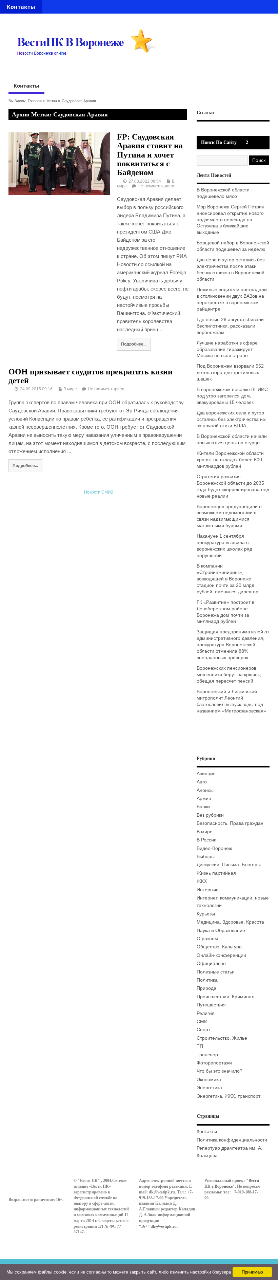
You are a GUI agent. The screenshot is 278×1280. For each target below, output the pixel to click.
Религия (206, 1013)
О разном (207, 938)
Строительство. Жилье (222, 1038)
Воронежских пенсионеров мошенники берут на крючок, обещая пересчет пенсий (229, 675)
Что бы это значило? (219, 1071)
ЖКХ (202, 881)
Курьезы (206, 913)
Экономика (209, 1079)
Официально (211, 963)
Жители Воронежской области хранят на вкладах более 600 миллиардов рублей (230, 460)
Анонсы (205, 790)
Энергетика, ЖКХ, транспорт (228, 1096)
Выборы (206, 856)
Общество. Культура (219, 946)
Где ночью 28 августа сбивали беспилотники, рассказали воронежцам (230, 326)
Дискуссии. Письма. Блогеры (229, 864)
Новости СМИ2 (98, 492)
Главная (35, 101)
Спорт (203, 1029)
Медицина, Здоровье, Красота (230, 922)
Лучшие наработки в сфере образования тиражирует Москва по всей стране (227, 349)
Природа (206, 988)
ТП (200, 1046)
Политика (207, 980)
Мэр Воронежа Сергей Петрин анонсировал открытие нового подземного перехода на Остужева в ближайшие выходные (230, 219)
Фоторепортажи (214, 1062)
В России (207, 839)
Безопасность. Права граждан (230, 823)
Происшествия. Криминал (225, 996)
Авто (202, 781)
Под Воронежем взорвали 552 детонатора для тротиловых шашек (230, 373)
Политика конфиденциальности (232, 1140)
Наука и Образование (221, 930)
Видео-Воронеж (214, 848)
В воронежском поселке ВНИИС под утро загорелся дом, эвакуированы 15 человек (232, 396)
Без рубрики (210, 815)
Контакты (21, 7)
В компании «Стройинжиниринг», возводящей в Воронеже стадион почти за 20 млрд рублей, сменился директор (227, 578)
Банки (203, 806)
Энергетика (209, 1087)
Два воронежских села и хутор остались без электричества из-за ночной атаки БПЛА (231, 419)
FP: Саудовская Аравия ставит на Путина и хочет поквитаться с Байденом (150, 154)
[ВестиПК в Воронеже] (89, 68)
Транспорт (208, 1054)
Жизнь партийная (216, 873)
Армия (204, 798)
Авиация (206, 773)
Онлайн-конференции (221, 955)
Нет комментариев (156, 186)
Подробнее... (133, 344)
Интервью (208, 889)
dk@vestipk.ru (164, 1226)
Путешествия (211, 1004)
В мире (70, 389)
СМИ (202, 1021)
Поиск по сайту (219, 142)
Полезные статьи (216, 972)
